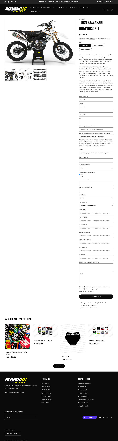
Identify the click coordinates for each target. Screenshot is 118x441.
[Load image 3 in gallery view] (40, 74)
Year (80, 118)
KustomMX (12, 440)
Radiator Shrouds (85, 232)
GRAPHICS (45, 383)
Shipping (92, 39)
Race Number (83, 157)
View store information (89, 308)
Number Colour (84, 180)
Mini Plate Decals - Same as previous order (17, 353)
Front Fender (83, 217)
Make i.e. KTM (83, 96)
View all (59, 366)
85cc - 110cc (98, 45)
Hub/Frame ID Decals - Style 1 (43, 341)
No (82, 174)
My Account (82, 390)
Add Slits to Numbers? (86, 172)
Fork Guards (83, 225)
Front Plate (82, 210)
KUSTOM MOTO (46, 400)
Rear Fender (83, 247)
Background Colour (85, 187)
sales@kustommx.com (86, 291)
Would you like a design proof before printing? (94, 133)
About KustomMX (84, 383)
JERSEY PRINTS (46, 387)
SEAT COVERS (46, 393)
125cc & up (85, 45)
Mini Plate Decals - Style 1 (97, 341)
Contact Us (82, 387)
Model (81, 103)
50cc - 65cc (85, 50)
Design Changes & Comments (89, 262)
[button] (34, 8)
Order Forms (82, 393)
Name (81, 149)
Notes (81, 274)
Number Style (83, 164)
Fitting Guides (83, 396)
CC (80, 111)
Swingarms (82, 255)
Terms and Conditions (86, 400)
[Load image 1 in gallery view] (11, 74)
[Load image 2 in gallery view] (25, 74)
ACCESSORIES (46, 396)
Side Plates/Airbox (85, 240)
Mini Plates (82, 195)
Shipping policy (83, 406)
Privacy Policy (83, 403)
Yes (82, 177)
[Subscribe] (36, 417)
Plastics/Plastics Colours (87, 126)
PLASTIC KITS (45, 390)
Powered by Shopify (22, 440)
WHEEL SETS (45, 403)
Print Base (82, 202)
